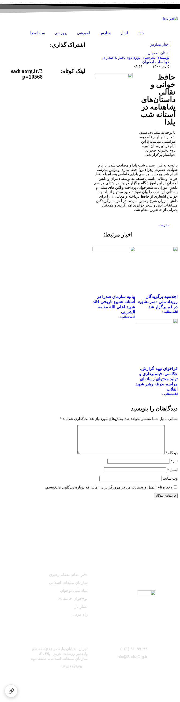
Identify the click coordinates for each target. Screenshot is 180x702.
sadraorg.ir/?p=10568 (27, 74)
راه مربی (80, 614)
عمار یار (81, 606)
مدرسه (163, 225)
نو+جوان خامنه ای (73, 598)
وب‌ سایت (170, 478)
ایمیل (172, 470)
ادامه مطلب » (170, 311)
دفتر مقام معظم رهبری (68, 574)
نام (174, 461)
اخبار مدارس (159, 44)
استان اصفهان (158, 53)
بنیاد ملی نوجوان (74, 590)
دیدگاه (171, 453)
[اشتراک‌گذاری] (11, 690)
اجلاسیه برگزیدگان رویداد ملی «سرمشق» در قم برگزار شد (158, 301)
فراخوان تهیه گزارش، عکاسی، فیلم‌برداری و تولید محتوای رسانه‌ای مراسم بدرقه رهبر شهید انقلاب (156, 378)
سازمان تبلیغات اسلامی (68, 582)
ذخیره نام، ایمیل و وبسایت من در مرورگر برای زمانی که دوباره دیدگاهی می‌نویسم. (108, 487)
